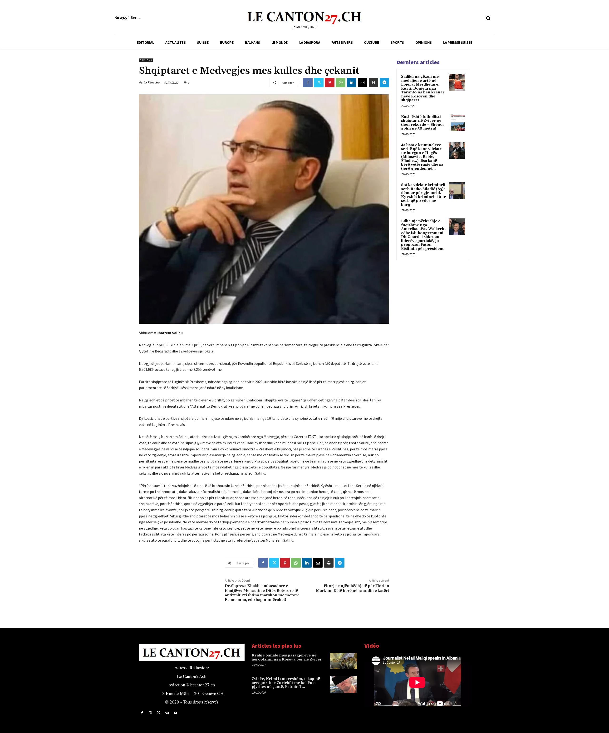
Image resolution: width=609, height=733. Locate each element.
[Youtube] (175, 713)
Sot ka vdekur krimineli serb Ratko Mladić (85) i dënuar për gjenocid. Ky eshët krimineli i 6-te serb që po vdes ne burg (423, 195)
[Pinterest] (329, 82)
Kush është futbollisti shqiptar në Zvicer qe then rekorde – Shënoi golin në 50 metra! (422, 123)
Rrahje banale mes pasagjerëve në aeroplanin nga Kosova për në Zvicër (287, 657)
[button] (488, 18)
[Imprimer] (373, 82)
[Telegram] (384, 82)
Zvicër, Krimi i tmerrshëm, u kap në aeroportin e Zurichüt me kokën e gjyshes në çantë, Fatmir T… (286, 683)
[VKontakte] (167, 713)
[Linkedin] (351, 82)
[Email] (362, 82)
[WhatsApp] (340, 82)
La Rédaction (152, 82)
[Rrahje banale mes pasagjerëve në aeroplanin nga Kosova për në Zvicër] (343, 661)
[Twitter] (319, 82)
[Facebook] (308, 82)
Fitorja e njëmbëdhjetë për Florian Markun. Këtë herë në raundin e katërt (352, 588)
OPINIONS (146, 60)
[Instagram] (150, 713)
